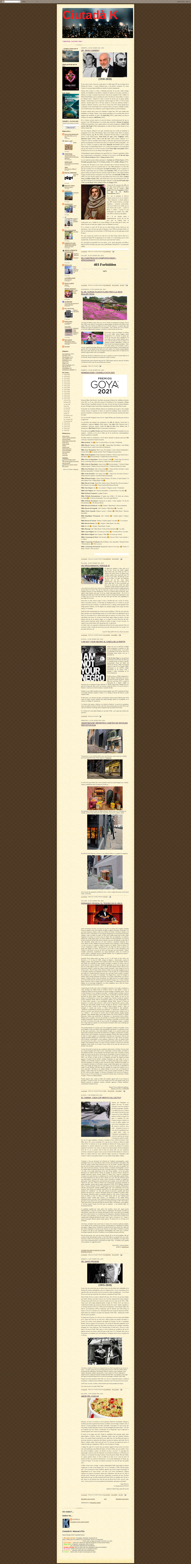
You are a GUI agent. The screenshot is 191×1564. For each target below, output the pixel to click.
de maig (66, 408)
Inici (105, 1499)
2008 (65, 374)
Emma (74, 142)
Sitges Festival (66, 452)
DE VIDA (64, 355)
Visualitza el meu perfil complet (79, 1522)
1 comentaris (84, 366)
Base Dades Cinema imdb (69, 440)
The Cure (64, 453)
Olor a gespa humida (70, 230)
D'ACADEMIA (65, 368)
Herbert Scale (65, 447)
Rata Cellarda (68, 339)
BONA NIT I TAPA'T (70, 185)
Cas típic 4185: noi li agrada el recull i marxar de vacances (71, 157)
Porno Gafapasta (66, 450)
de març (66, 404)
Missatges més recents (88, 1499)
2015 (65, 387)
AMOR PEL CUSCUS (90, 1396)
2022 (65, 423)
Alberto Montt (65, 436)
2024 (65, 426)
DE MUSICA (65, 360)
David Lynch (65, 442)
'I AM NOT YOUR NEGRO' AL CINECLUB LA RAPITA (103, 642)
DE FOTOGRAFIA (67, 365)
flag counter (65, 466)
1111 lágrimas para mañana (72, 163)
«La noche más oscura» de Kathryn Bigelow (72, 304)
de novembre (67, 419)
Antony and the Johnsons (69, 437)
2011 (65, 380)
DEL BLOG (65, 366)
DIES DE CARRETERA (70, 172)
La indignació (68, 323)
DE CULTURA (65, 357)
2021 (65, 398)
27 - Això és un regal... (75, 292)
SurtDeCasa (125, 1247)
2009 (65, 376)
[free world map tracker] (69, 459)
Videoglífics (68, 326)
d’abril (65, 406)
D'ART (64, 363)
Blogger (76, 469)
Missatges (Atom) (95, 1502)
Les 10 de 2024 (75, 175)
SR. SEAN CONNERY (90, 51)
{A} (65, 217)
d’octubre (66, 417)
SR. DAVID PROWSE (90, 1262)
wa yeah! (67, 346)
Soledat (67, 285)
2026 (65, 430)
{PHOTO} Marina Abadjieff (75, 220)
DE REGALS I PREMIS (68, 369)
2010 (65, 378)
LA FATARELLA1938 (70, 278)
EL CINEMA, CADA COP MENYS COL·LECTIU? (101, 1098)
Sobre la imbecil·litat (76, 310)
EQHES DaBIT (68, 162)
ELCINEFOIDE (68, 301)
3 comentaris (84, 896)
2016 (65, 389)
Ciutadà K (90, 15)
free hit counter (66, 463)
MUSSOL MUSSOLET (70, 288)
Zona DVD (65, 455)
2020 (65, 397)
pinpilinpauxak (69, 204)
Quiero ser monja (69, 246)
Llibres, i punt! (68, 141)
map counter (65, 461)
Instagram (108, 758)
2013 (65, 383)
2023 (65, 424)
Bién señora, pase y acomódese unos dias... (71, 342)
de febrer (66, 402)
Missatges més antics (122, 1499)
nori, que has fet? (69, 308)
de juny (66, 410)
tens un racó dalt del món (71, 134)
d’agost (66, 413)
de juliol (66, 411)
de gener (66, 400)
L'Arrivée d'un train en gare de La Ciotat (93, 1250)
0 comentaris (84, 251)
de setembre (67, 415)
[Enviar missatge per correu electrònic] (113, 251)
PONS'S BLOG (68, 153)
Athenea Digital (66, 439)
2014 (65, 385)
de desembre (67, 421)
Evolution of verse (86, 1252)
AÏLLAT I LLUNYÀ (69, 283)
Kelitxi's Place (68, 321)
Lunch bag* (74, 206)
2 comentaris (84, 635)
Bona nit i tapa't (69, 187)
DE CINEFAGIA (66, 354)
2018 (65, 393)
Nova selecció (68, 279)
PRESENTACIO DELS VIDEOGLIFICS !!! (76, 331)
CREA (66, 167)
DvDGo (64, 445)
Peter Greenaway (66, 448)
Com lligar (75, 231)
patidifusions (68, 191)
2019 (65, 395)
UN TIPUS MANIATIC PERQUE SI (95, 566)
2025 (65, 428)
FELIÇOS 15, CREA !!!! (70, 169)
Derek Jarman (65, 444)
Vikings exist (68, 265)
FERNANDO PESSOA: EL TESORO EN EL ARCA (101, 903)
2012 (65, 382)
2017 (65, 391)
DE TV (64, 361)
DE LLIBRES (65, 358)
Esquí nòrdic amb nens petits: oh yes (75, 269)
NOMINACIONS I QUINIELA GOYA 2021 (98, 373)
